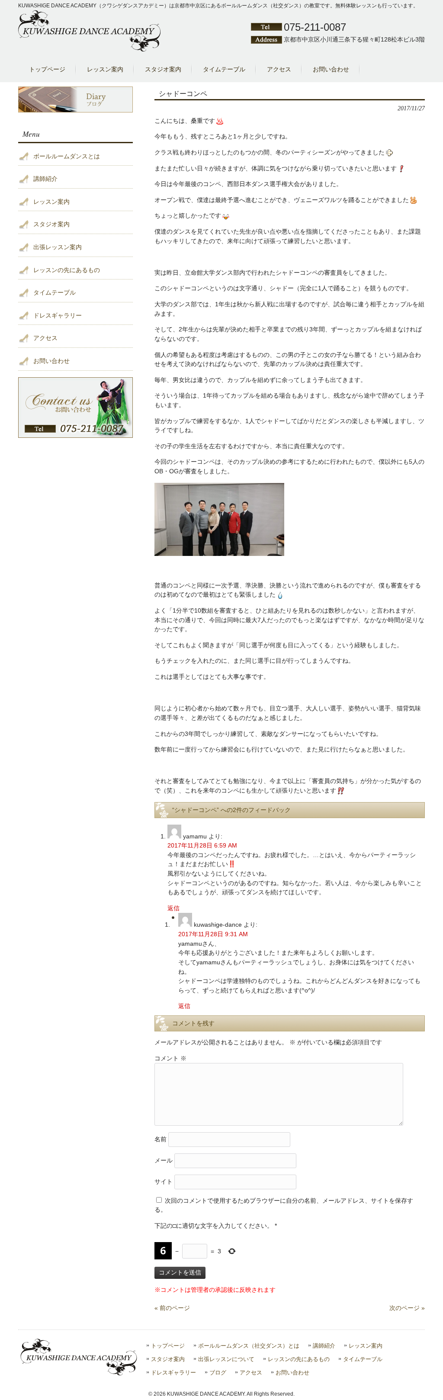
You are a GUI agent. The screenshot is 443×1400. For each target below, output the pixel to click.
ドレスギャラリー (57, 315)
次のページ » (407, 1307)
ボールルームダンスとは (66, 156)
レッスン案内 (51, 201)
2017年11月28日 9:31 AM (213, 934)
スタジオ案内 (51, 224)
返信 (173, 908)
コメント (170, 1058)
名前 (160, 1138)
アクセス (45, 337)
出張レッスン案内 (57, 247)
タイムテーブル (54, 292)
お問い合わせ (51, 360)
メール (163, 1159)
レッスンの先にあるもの (66, 270)
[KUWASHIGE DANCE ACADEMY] (89, 49)
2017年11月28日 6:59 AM (202, 845)
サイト (163, 1181)
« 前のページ (172, 1307)
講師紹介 (45, 178)
